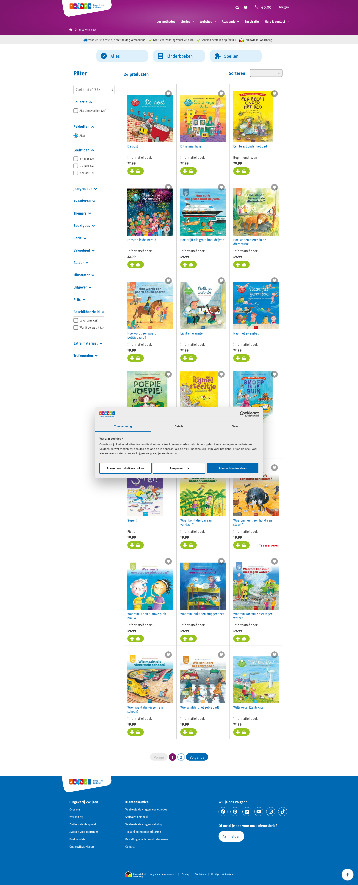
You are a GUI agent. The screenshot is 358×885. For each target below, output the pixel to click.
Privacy (185, 874)
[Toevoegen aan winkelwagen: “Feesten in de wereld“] (135, 264)
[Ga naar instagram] (270, 811)
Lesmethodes (166, 21)
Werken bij (76, 817)
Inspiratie (252, 21)
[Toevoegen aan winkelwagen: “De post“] (135, 171)
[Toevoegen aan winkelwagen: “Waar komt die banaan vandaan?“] (188, 545)
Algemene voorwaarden (163, 874)
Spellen (231, 56)
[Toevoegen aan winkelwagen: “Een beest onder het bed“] (241, 171)
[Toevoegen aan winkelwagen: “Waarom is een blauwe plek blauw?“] (135, 638)
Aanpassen (177, 468)
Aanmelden (231, 836)
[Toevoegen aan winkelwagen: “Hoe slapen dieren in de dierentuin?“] (241, 264)
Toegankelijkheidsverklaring (143, 832)
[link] (197, 757)
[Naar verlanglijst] (245, 7)
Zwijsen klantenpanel (82, 824)
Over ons (74, 809)
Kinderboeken (180, 56)
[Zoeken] (237, 7)
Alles (115, 56)
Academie (228, 21)
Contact (130, 846)
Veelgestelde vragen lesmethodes (146, 809)
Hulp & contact (275, 21)
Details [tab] (179, 426)
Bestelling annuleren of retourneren (147, 839)
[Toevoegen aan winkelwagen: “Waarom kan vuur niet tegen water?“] (241, 638)
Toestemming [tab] (123, 426)
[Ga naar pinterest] (234, 811)
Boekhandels (77, 839)
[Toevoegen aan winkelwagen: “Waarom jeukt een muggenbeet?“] (188, 638)
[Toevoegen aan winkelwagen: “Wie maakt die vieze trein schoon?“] (135, 732)
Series (185, 21)
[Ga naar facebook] (223, 811)
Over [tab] (235, 426)
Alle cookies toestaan (232, 468)
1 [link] (172, 757)
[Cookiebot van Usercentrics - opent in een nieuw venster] (242, 414)
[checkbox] (89, 110)
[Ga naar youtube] (258, 811)
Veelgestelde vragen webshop (144, 824)
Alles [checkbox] (82, 135)
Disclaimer (200, 874)
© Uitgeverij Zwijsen (222, 874)
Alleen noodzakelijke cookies (125, 468)
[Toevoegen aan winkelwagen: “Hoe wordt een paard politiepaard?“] (135, 358)
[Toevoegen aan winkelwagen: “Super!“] (135, 545)
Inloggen (284, 7)
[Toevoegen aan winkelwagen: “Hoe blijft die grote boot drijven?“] (188, 264)
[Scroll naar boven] (348, 875)
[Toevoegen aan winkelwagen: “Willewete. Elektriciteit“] (241, 732)
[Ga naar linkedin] (246, 811)
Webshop (206, 21)
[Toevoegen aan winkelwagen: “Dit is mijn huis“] (188, 171)
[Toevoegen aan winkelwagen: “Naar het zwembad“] (241, 358)
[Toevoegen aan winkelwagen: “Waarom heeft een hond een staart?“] (241, 545)
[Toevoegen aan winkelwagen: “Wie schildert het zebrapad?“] (188, 732)
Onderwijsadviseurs (82, 846)
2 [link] (181, 757)
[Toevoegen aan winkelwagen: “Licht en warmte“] (188, 358)
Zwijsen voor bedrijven (83, 832)
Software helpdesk (136, 817)
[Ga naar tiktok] (282, 811)
